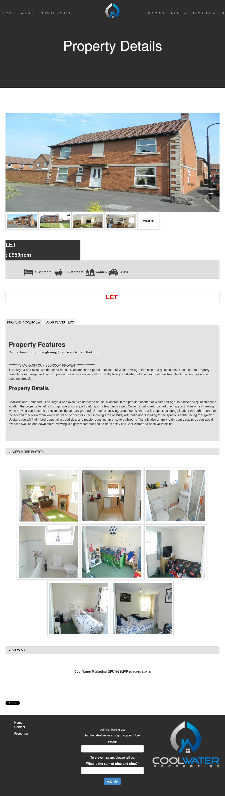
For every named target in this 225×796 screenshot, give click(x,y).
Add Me (112, 781)
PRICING (156, 13)
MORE (177, 13)
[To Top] (112, 5)
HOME (9, 13)
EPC (71, 322)
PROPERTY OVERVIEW (23, 322)
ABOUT (27, 13)
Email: (112, 742)
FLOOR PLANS (54, 322)
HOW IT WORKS (56, 13)
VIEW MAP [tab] (19, 650)
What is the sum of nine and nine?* (112, 763)
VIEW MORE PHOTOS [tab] (28, 451)
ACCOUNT (203, 13)
